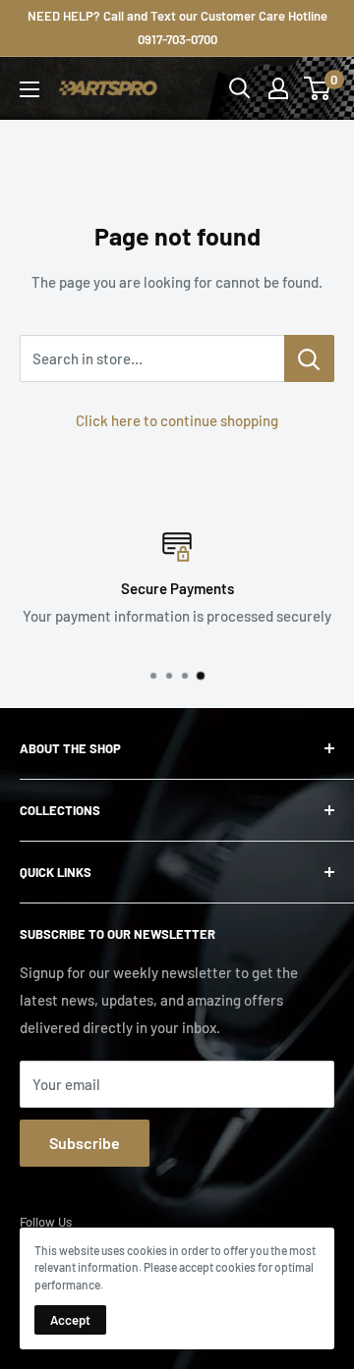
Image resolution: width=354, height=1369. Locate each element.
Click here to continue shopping (177, 420)
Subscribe (84, 1142)
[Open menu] (29, 89)
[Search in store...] (309, 358)
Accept (70, 1320)
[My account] (278, 88)
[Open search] (240, 88)
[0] (318, 88)
